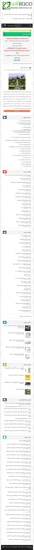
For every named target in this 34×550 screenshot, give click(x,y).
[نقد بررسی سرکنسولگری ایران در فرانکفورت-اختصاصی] (28, 387)
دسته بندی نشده (27, 157)
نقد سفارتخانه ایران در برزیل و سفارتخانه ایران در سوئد (19, 479)
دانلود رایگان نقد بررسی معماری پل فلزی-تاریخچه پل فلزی (18, 506)
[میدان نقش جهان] (17, 89)
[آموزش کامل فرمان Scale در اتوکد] (28, 345)
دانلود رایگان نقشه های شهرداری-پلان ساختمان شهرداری (18, 469)
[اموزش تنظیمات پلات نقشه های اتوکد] (28, 337)
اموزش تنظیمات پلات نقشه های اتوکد (23, 196)
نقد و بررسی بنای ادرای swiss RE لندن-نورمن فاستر (19, 499)
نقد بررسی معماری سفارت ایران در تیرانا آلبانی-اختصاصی (18, 454)
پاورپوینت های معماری (26, 120)
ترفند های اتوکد (27, 289)
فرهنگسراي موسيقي (26, 203)
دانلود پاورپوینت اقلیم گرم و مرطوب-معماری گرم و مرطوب (18, 451)
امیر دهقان (11, 69)
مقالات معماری (28, 166)
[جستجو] (5, 25)
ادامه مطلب (17, 111)
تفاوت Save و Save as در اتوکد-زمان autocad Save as (19, 462)
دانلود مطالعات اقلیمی (26, 153)
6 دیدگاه (5, 69)
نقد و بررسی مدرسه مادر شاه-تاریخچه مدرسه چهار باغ (19, 491)
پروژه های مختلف (27, 127)
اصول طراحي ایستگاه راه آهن (24, 225)
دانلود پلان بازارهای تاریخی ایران (23, 132)
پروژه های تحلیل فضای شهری (24, 122)
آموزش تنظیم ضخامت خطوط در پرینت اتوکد (15, 347)
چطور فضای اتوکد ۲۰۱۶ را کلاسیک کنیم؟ (22, 264)
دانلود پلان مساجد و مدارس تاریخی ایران (22, 137)
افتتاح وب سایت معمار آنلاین (25, 267)
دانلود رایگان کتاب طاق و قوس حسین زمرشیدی (20, 182)
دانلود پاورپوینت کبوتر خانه (25, 310)
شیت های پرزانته (27, 161)
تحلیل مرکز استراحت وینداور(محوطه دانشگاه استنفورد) (19, 521)
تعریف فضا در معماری (26, 249)
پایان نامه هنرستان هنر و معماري (24, 200)
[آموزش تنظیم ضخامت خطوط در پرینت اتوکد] (28, 352)
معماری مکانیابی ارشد (26, 124)
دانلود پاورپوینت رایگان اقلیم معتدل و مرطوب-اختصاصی (18, 447)
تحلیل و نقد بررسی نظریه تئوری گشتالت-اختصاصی (20, 502)
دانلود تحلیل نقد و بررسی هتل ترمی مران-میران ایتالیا (19, 525)
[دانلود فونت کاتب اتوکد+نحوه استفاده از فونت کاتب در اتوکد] (28, 330)
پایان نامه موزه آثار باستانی (25, 296)
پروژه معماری (28, 403)
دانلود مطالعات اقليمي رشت (21, 418)
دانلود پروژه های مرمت (26, 144)
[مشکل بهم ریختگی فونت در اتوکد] (28, 359)
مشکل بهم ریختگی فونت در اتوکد (23, 221)
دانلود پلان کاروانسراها (25, 134)
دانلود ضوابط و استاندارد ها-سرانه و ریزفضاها (21, 146)
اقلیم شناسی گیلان (20, 389)
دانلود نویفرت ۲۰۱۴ (26, 185)
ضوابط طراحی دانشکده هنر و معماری (16, 375)
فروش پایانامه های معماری (25, 178)
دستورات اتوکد (27, 274)
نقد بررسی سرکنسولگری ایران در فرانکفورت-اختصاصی (19, 444)
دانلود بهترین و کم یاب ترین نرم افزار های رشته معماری (19, 140)
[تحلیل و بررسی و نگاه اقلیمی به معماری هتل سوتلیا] (28, 373)
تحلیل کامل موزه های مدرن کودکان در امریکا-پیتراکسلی (19, 458)
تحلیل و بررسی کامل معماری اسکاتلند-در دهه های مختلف (19, 472)
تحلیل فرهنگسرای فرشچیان (25, 218)
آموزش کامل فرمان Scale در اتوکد (23, 214)
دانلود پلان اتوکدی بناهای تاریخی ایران (22, 130)
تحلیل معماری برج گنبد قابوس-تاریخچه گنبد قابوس (20, 483)
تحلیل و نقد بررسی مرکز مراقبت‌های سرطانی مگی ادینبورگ (18, 514)
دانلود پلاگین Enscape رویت (24, 189)
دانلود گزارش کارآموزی (26, 151)
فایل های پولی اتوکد (26, 164)
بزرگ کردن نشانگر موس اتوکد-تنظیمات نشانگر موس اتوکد (18, 465)
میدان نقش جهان (25, 67)
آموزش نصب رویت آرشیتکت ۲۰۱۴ (23, 278)
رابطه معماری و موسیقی (26, 299)
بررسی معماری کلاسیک (26, 210)
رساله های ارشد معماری (26, 159)
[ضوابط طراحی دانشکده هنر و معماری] (28, 380)
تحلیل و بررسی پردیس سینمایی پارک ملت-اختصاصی (19, 539)
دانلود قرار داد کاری (26, 148)
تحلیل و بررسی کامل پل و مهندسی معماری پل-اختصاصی (19, 535)
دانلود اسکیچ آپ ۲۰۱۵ (26, 207)
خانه (29, 30)
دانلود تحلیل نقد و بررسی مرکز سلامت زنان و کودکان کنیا (19, 532)
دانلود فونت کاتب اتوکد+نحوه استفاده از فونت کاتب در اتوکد (18, 175)
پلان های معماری (27, 129)
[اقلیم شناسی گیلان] (28, 394)
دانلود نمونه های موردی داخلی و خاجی (23, 155)
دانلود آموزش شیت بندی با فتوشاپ (23, 193)
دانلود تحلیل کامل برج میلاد (25, 440)
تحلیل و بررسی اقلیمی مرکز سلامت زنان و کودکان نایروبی (18, 528)
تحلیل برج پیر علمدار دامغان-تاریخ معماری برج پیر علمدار (18, 495)
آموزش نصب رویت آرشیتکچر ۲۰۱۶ (23, 271)
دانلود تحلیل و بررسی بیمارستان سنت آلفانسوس (20, 518)
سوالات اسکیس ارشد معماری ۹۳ (24, 285)
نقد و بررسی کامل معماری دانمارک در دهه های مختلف (19, 476)
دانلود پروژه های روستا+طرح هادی (23, 142)
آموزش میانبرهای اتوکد (26, 281)
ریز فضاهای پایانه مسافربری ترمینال (23, 303)
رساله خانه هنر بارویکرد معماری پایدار (13, 406)
